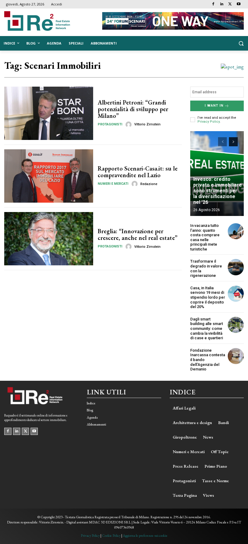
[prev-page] (222, 141)
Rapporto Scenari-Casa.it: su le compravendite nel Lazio (138, 171)
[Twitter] (230, 4)
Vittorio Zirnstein (147, 124)
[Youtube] (238, 4)
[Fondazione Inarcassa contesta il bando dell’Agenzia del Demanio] (236, 356)
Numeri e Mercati (113, 184)
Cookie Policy (111, 535)
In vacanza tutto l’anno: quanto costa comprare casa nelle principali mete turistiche (205, 237)
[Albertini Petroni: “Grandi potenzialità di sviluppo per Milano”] (48, 113)
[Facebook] (213, 4)
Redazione (148, 184)
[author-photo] (129, 124)
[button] (241, 43)
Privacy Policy (208, 122)
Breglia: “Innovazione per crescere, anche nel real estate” (138, 234)
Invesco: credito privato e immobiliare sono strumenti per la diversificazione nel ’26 (217, 190)
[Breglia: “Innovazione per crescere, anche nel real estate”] (48, 238)
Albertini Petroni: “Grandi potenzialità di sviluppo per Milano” (133, 109)
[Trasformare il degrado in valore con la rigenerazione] (236, 267)
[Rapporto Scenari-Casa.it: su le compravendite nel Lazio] (48, 176)
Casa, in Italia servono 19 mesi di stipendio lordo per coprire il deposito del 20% (207, 297)
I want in (214, 106)
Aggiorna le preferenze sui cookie (145, 535)
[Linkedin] (221, 4)
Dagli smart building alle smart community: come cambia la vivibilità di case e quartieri (206, 328)
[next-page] (233, 141)
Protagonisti (110, 124)
